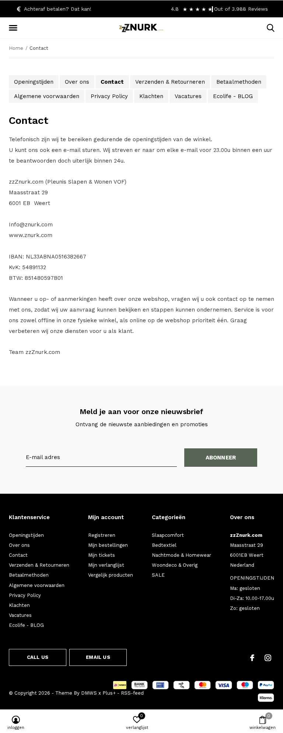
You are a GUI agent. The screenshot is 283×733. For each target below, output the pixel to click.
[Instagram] (268, 658)
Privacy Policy (109, 96)
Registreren (101, 535)
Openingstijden (33, 82)
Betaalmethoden (238, 82)
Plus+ (109, 693)
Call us (37, 657)
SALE (158, 575)
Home (16, 48)
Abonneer (221, 457)
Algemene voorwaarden (46, 96)
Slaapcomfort (168, 535)
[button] (14, 28)
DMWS (89, 693)
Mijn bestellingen (108, 545)
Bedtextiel (164, 545)
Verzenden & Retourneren (170, 82)
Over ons (77, 82)
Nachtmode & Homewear (181, 555)
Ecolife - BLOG (233, 96)
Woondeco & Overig (175, 565)
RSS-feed (132, 693)
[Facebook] (252, 658)
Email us (98, 657)
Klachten (151, 96)
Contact (112, 82)
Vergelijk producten (110, 575)
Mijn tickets (101, 555)
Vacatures (188, 96)
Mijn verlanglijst (106, 565)
